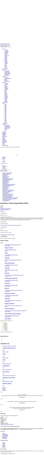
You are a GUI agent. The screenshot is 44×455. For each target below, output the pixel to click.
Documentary (7, 55)
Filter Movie (3, 423)
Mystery (6, 62)
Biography (6, 52)
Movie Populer (5, 436)
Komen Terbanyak (8, 78)
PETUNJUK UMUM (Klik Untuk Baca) (8, 238)
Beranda (4, 433)
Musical (6, 61)
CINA (4, 137)
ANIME (4, 132)
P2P (3, 165)
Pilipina (6, 97)
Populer (4, 76)
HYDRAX (4, 168)
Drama (6, 56)
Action (6, 49)
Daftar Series (7, 70)
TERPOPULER (5, 145)
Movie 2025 (5, 437)
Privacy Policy (7, 128)
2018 (5, 111)
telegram (4, 389)
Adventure (6, 50)
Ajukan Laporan (22, 402)
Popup (4, 161)
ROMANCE (5, 136)
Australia (6, 84)
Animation (6, 51)
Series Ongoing (7, 72)
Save (8, 209)
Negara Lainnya (5, 102)
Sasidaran (19, 225)
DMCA (6, 129)
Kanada (6, 93)
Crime (6, 54)
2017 (5, 112)
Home (1, 424)
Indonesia (6, 88)
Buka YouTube (22, 409)
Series (4, 69)
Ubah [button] (6, 215)
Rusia (6, 99)
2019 (5, 110)
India (5, 89)
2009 (5, 120)
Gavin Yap (6, 223)
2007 (5, 122)
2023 (5, 107)
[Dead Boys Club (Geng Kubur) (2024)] (7, 234)
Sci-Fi (6, 64)
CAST (4, 167)
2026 (5, 104)
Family (6, 57)
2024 (5, 106)
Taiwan (6, 100)
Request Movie (7, 126)
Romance (6, 63)
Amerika (6, 83)
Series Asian (7, 74)
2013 (5, 116)
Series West (7, 75)
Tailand (6, 101)
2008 (5, 121)
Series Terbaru (7, 71)
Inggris (6, 90)
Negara (4, 82)
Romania (6, 98)
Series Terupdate (5, 435)
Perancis (6, 86)
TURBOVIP (5, 166)
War (5, 66)
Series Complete (7, 73)
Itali (5, 91)
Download (4, 424)
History (6, 59)
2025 (5, 105)
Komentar (7, 424)
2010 (5, 119)
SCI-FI (4, 135)
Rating (6, 79)
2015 (5, 114)
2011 (5, 118)
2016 (5, 113)
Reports (4, 158)
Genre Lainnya (5, 68)
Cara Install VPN (8, 127)
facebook (4, 387)
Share (7, 209)
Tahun (4, 103)
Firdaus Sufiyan (14, 225)
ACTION (4, 131)
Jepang (6, 92)
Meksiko (6, 96)
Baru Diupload (7, 81)
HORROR (4, 133)
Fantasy (6, 58)
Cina (5, 85)
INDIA (4, 138)
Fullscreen (4, 157)
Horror (6, 60)
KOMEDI (4, 134)
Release (6, 80)
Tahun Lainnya (5, 123)
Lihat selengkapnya (4, 236)
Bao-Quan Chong (8, 225)
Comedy (6, 53)
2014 (5, 115)
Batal (6, 423)
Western (6, 67)
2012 (5, 117)
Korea (6, 94)
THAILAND (5, 141)
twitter (4, 388)
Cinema (4, 160)
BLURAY (4, 142)
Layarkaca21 (5, 453)
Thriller (7, 208)
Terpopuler (6, 77)
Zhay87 (4, 221)
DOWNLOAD (3, 209)
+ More (4, 124)
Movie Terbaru (5, 434)
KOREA (4, 140)
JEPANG (4, 139)
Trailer (10, 424)
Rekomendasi (7, 125)
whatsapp (4, 390)
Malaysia (6, 95)
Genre (4, 48)
